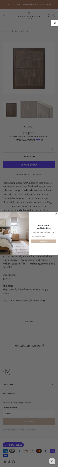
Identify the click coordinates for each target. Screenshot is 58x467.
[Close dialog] (56, 214)
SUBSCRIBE (43, 241)
